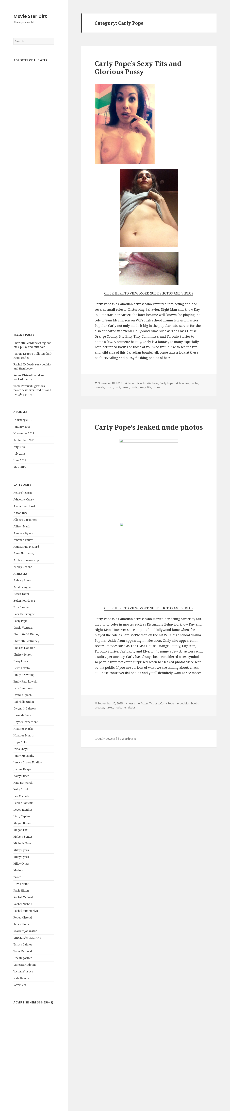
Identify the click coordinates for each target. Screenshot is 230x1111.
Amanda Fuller (23, 540)
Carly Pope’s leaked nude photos (149, 427)
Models (18, 870)
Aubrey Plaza (22, 580)
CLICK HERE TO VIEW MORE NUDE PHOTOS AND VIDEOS (148, 293)
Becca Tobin (21, 594)
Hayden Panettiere (25, 722)
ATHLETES (20, 573)
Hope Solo (19, 742)
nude (134, 387)
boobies (184, 383)
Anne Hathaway (23, 553)
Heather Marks (23, 729)
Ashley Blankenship (26, 560)
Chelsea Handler (24, 648)
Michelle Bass (22, 843)
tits (149, 387)
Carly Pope (20, 621)
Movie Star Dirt (30, 16)
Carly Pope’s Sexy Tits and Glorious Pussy (138, 67)
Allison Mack (21, 526)
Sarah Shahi (21, 924)
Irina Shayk (20, 749)
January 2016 (21, 426)
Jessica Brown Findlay (27, 762)
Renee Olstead (22, 917)
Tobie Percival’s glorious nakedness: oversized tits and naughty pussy (32, 390)
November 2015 (23, 433)
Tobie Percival (22, 951)
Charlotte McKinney (26, 634)
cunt (117, 387)
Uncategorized (22, 958)
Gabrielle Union (23, 702)
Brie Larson (21, 607)
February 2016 (22, 420)
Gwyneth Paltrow (24, 708)
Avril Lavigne (22, 587)
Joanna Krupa (22, 769)
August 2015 (21, 447)
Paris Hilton (21, 890)
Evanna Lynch (22, 695)
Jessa (131, 383)
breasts (99, 387)
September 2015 (24, 440)
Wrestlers (19, 985)
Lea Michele (21, 796)
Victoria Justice (23, 971)
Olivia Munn (21, 884)
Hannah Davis (22, 715)
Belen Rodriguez (24, 600)
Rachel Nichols (22, 904)
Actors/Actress (22, 493)
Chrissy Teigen (22, 654)
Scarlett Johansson (25, 931)
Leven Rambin (22, 809)
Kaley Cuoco (21, 776)
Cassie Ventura (22, 627)
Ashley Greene (22, 567)
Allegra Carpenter (25, 520)
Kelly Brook (21, 789)
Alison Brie (20, 513)
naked (17, 877)
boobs (194, 383)
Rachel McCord (23, 897)
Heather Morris (23, 735)
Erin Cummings (23, 688)
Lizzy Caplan (21, 816)
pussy (142, 387)
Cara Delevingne (24, 614)
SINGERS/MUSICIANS (27, 938)
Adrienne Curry (23, 499)
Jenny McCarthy (23, 756)
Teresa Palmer (22, 944)
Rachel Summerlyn (25, 911)
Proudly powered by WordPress (115, 738)
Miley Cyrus (21, 850)
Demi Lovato (21, 668)
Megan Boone (22, 823)
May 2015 (19, 467)
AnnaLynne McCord (26, 547)
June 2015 (19, 460)
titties (156, 387)
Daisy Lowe (20, 661)
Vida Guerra (21, 978)
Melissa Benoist (23, 836)
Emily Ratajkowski (25, 681)
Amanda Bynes (23, 533)
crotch (109, 387)
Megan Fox (20, 830)
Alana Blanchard (24, 506)
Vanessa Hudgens (24, 965)
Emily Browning (24, 675)
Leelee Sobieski (23, 803)
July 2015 (19, 453)
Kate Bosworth (22, 782)
